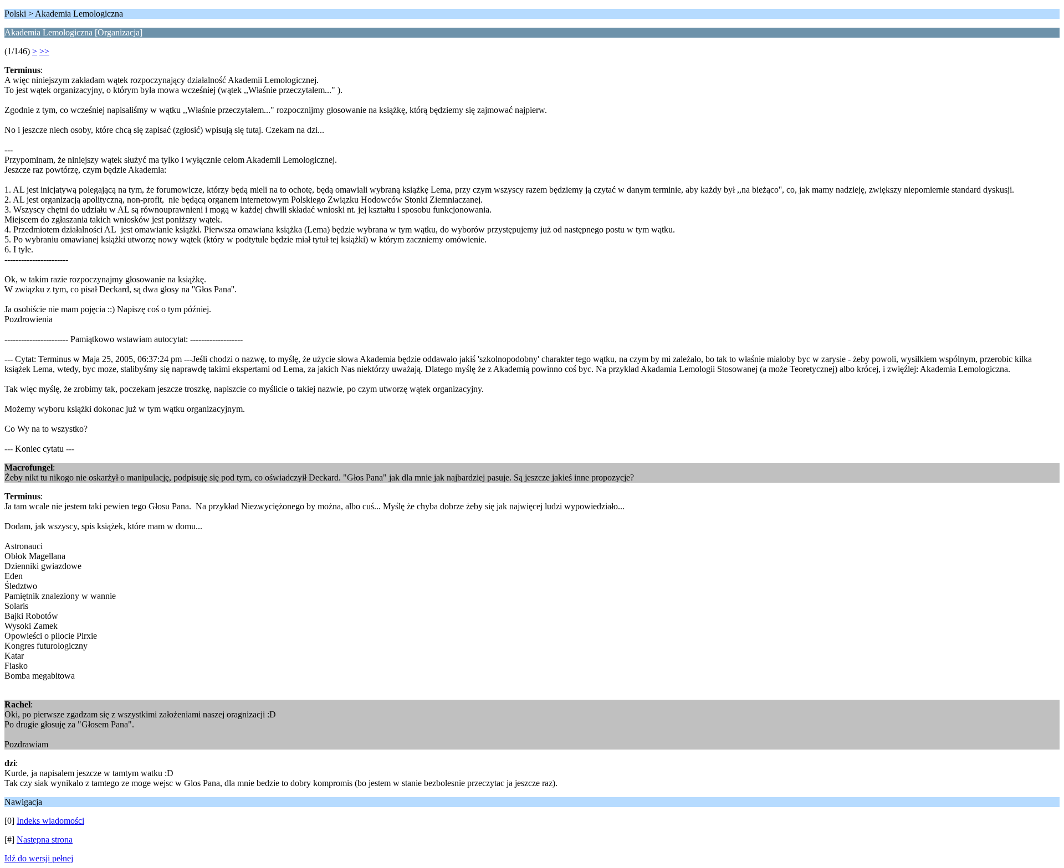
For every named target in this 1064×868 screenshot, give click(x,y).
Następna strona (45, 839)
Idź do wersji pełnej (38, 858)
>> (44, 51)
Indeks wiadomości (50, 820)
